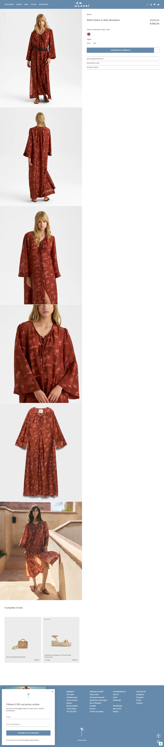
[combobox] (28, 724)
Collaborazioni (72, 697)
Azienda (70, 692)
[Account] (151, 4)
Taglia (89, 39)
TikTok (138, 700)
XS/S (88, 43)
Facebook (139, 697)
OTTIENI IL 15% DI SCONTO (28, 733)
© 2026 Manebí (82, 740)
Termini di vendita (96, 711)
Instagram (140, 694)
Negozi (69, 703)
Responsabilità (72, 706)
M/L (94, 43)
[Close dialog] (52, 691)
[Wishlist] (154, 4)
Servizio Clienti (92, 67)
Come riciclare (72, 700)
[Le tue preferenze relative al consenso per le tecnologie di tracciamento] (160, 743)
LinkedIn (139, 703)
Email (115, 697)
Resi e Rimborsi (96, 703)
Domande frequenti (97, 697)
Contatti (93, 706)
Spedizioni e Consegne (98, 700)
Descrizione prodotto (95, 59)
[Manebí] (82, 4)
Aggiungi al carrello (120, 50)
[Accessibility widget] (158, 735)
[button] (7, 639)
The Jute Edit (71, 711)
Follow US (141, 692)
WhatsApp (117, 700)
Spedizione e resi (93, 63)
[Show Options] (49, 724)
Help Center (94, 694)
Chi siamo (70, 694)
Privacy (92, 709)
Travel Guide (71, 709)
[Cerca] (147, 4)
